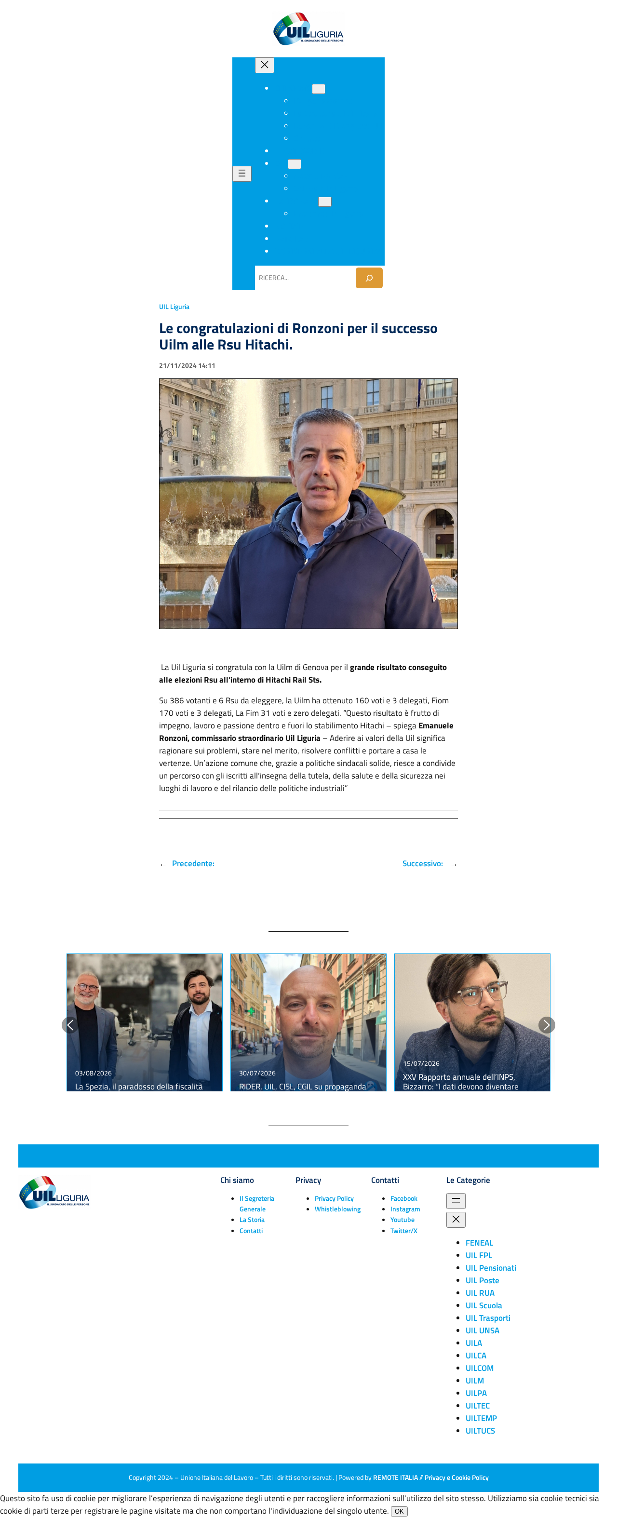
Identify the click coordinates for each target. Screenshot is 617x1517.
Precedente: (193, 863)
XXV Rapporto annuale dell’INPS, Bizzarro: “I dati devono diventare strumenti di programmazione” (461, 1086)
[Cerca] (369, 278)
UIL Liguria (174, 306)
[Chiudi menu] (264, 65)
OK (399, 1511)
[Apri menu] (242, 174)
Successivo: (423, 863)
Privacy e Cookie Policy (457, 1477)
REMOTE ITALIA (395, 1477)
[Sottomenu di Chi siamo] (318, 89)
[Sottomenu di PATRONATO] (325, 202)
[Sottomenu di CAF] (294, 164)
